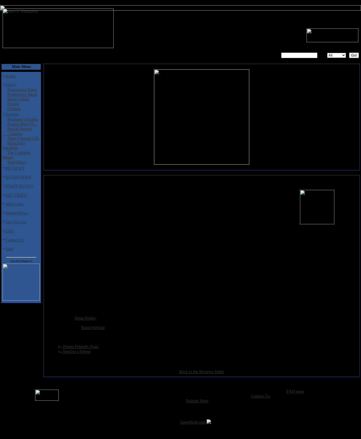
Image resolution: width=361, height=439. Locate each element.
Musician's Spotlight (14, 145)
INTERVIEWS (18, 177)
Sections (11, 114)
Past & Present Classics (17, 131)
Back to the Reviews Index (201, 372)
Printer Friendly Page (80, 346)
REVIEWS (14, 168)
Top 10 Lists (15, 222)
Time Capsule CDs (23, 138)
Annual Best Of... (22, 124)
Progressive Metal (22, 94)
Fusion (13, 104)
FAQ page (295, 391)
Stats (9, 249)
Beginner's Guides (22, 119)
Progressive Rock (22, 89)
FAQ (9, 231)
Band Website (93, 327)
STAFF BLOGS (19, 186)
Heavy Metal (18, 99)
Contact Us (14, 240)
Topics (10, 84)
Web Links (14, 204)
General (14, 108)
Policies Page (197, 401)
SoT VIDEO (16, 195)
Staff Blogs (16, 162)
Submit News (16, 213)
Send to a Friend (76, 351)
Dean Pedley (85, 318)
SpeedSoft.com (193, 422)
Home (10, 76)
